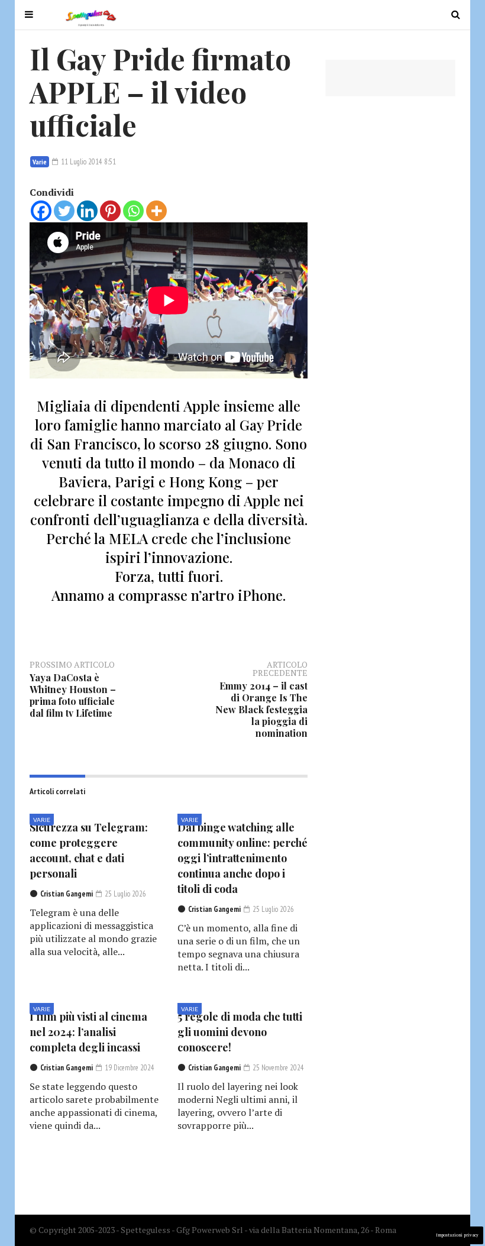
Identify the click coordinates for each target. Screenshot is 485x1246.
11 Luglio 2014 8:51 (87, 162)
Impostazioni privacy (457, 1235)
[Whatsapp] (133, 210)
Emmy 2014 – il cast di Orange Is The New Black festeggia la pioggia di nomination (261, 709)
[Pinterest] (110, 210)
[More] (156, 210)
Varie (40, 161)
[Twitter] (64, 210)
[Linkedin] (87, 210)
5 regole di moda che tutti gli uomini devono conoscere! (239, 1031)
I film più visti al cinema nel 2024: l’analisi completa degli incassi (88, 1031)
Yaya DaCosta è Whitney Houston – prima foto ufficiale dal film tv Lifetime (73, 695)
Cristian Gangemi (66, 894)
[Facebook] (41, 210)
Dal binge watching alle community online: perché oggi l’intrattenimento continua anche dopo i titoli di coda (242, 858)
